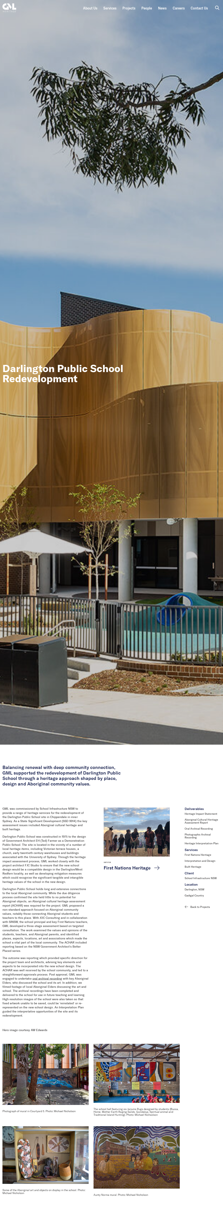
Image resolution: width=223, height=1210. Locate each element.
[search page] (217, 8)
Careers (179, 8)
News (162, 8)
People (146, 8)
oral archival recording (47, 978)
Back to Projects (200, 907)
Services (109, 8)
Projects (128, 8)
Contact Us (199, 8)
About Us (90, 8)
